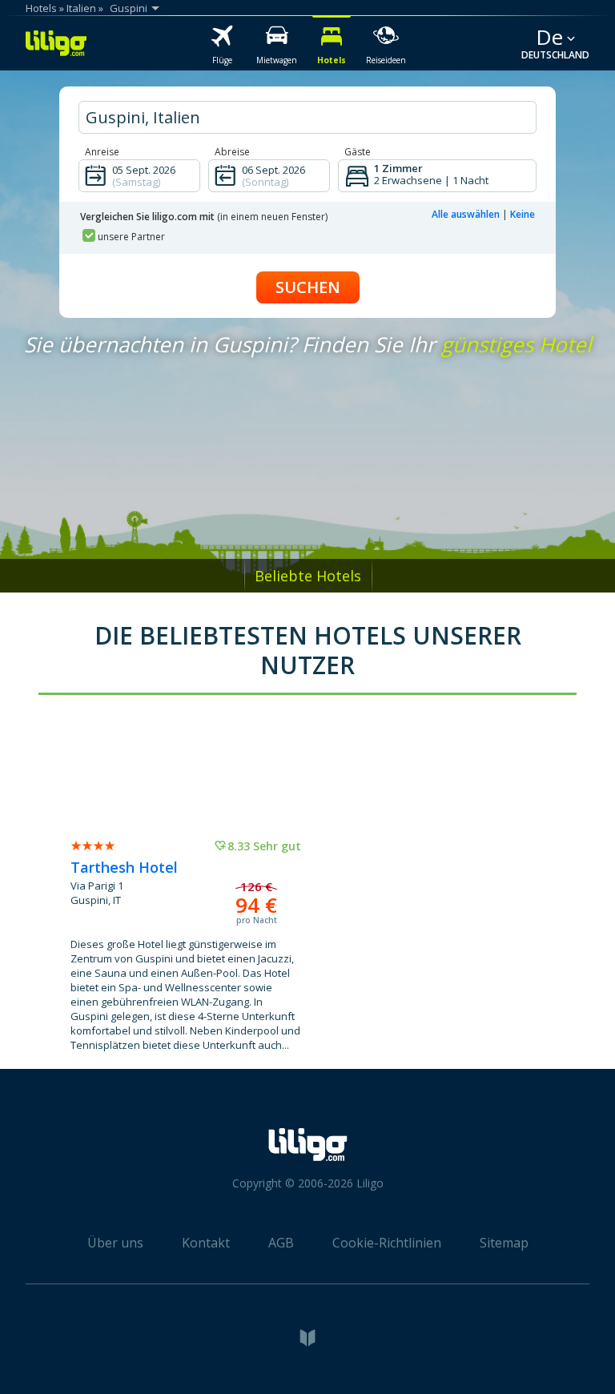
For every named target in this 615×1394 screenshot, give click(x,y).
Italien (81, 8)
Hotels (41, 8)
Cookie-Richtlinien (386, 1242)
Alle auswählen (466, 214)
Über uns (115, 1242)
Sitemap (504, 1242)
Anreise (102, 152)
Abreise (232, 152)
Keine (522, 214)
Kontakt (206, 1242)
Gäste (357, 152)
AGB (281, 1242)
